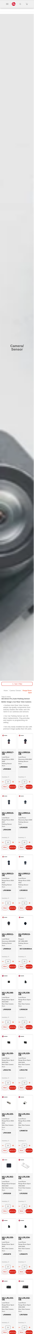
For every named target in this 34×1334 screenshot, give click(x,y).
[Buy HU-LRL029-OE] (25, 1042)
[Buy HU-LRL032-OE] (25, 1287)
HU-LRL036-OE (24, 994)
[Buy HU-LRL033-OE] (8, 1287)
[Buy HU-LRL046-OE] (8, 981)
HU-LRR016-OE (24, 753)
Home (6, 690)
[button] (26, 4)
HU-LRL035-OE (8, 1238)
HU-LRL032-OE (24, 1299)
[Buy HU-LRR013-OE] (8, 862)
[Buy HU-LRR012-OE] (25, 862)
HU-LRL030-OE (8, 1054)
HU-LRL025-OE (8, 1115)
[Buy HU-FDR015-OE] (25, 923)
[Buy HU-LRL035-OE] (8, 1226)
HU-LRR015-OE (8, 814)
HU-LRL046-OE (8, 994)
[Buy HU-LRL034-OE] (25, 1226)
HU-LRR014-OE (24, 814)
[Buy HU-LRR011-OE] (8, 923)
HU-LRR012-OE (24, 874)
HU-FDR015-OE (24, 935)
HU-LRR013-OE (8, 874)
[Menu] (7, 4)
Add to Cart (12, 787)
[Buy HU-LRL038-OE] (25, 1165)
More (5, 787)
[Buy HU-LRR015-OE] (8, 802)
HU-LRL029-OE (24, 1054)
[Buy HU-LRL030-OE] (8, 1042)
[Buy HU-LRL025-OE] (8, 1103)
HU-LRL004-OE (24, 1115)
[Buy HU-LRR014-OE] (25, 802)
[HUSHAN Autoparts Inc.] (14, 4)
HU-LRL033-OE (8, 1299)
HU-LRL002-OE (8, 1178)
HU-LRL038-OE (24, 1178)
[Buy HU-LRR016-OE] (25, 741)
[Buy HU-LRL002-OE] (8, 1165)
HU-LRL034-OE (24, 1238)
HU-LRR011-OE (8, 935)
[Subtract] (2, 781)
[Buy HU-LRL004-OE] (25, 1103)
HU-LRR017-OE (8, 753)
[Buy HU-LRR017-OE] (8, 741)
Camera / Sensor (15, 690)
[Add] (13, 781)
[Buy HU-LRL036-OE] (25, 981)
